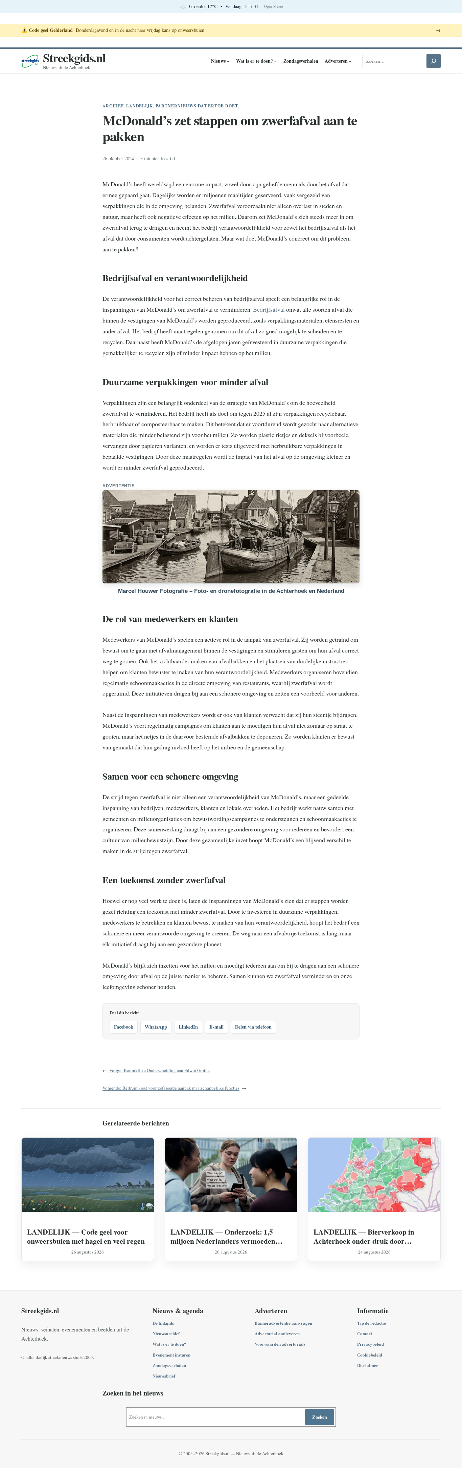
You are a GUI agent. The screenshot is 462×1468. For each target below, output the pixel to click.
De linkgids (163, 1323)
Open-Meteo (273, 6)
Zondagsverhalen (169, 1365)
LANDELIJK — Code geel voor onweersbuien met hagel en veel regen (86, 1236)
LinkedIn (188, 1026)
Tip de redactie (371, 1323)
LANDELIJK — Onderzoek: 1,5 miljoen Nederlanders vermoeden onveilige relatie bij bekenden (222, 1236)
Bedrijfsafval (269, 309)
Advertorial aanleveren (277, 1333)
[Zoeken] (433, 61)
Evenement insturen (171, 1354)
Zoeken (319, 1417)
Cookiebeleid (369, 1354)
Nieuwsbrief (164, 1375)
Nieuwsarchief (166, 1333)
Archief (112, 106)
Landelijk (139, 106)
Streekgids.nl (74, 57)
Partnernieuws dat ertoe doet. (197, 106)
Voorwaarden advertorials (280, 1344)
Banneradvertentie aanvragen (283, 1323)
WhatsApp (156, 1026)
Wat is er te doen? (169, 1344)
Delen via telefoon (253, 1026)
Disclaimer (367, 1365)
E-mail (216, 1026)
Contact (364, 1333)
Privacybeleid (370, 1344)
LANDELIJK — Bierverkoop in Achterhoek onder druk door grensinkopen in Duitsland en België (370, 1236)
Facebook (123, 1026)
